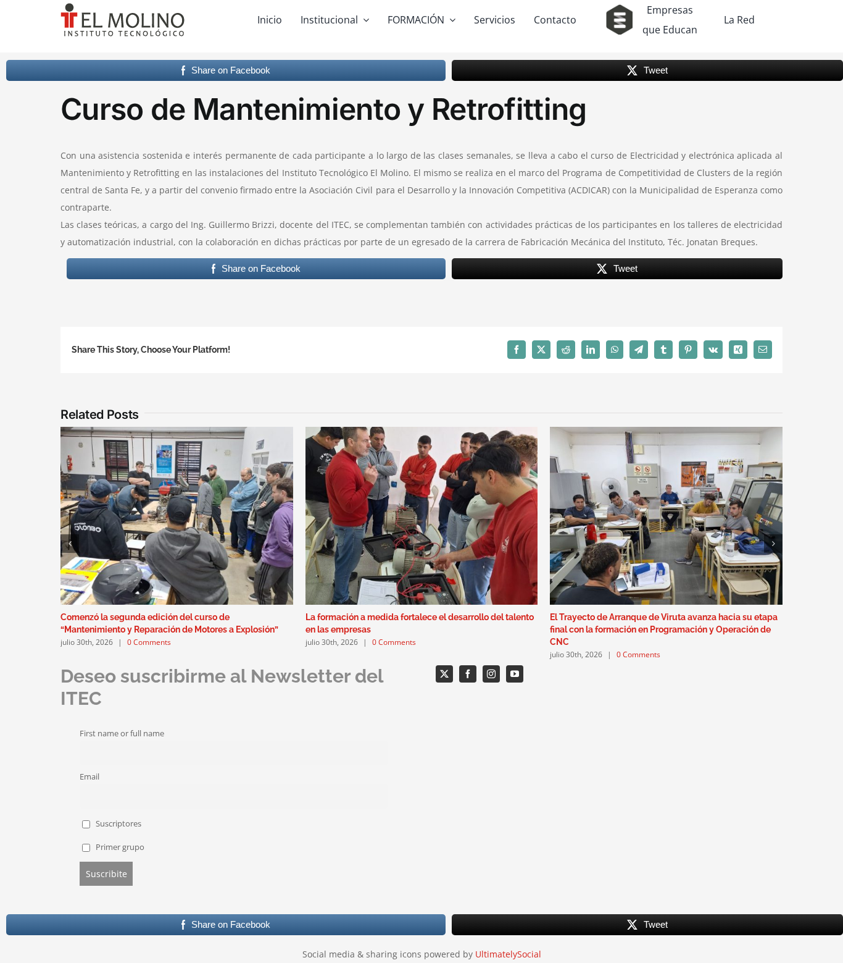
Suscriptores (117, 823)
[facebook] (467, 674)
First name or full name (122, 733)
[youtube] (514, 674)
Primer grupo (119, 847)
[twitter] (444, 674)
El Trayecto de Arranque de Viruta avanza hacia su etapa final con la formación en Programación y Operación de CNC (664, 629)
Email (89, 777)
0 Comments (149, 642)
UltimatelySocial (508, 954)
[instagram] (491, 674)
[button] (69, 543)
